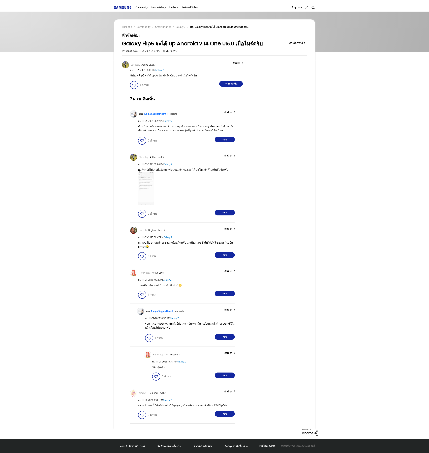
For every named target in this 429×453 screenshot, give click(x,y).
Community (142, 7)
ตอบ (225, 139)
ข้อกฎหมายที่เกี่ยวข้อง (236, 446)
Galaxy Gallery (158, 7)
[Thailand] (122, 7)
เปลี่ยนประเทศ (267, 446)
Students (173, 7)
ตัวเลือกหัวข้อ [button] (297, 43)
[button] (237, 63)
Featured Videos (190, 7)
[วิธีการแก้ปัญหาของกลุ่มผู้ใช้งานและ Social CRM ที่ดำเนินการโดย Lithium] (310, 432)
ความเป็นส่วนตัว (203, 446)
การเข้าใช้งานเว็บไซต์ (132, 446)
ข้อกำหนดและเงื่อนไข (169, 446)
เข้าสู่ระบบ (296, 7)
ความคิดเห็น (231, 83)
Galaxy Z (159, 70)
